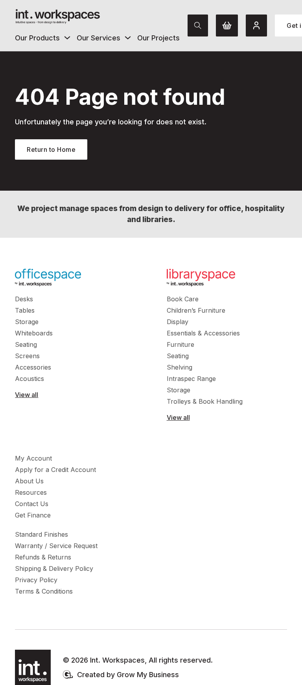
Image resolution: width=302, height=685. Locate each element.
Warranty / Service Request (56, 546)
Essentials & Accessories (203, 333)
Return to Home (51, 149)
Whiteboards (34, 333)
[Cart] (227, 25)
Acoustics (29, 379)
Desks (24, 299)
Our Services (98, 38)
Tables (25, 310)
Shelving (179, 367)
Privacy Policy (36, 580)
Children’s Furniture (196, 310)
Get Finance (33, 515)
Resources (31, 492)
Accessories (33, 367)
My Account (33, 458)
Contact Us (31, 504)
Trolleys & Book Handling (205, 401)
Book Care (183, 299)
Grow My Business (148, 674)
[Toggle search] (198, 25)
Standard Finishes (41, 534)
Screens (27, 356)
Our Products (37, 38)
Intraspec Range (191, 379)
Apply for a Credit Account (55, 470)
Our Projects (158, 38)
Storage (27, 322)
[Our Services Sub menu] (127, 37)
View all (26, 395)
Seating (26, 344)
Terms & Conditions (44, 591)
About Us (29, 481)
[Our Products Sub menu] (67, 37)
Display (177, 322)
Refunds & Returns (43, 557)
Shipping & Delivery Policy (54, 568)
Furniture (180, 344)
